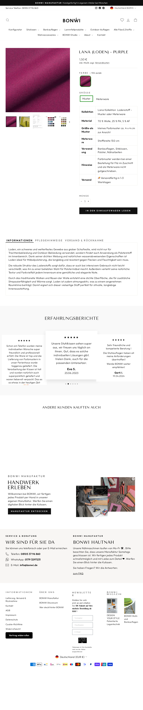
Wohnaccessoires (47, 34)
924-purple (85, 81)
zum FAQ (78, 573)
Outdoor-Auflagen (99, 29)
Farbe (90, 73)
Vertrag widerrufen (19, 635)
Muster (86, 98)
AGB (8, 610)
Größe (85, 92)
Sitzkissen (31, 29)
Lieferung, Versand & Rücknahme (16, 599)
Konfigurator (15, 29)
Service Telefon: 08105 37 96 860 (22, 8)
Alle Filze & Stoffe (123, 29)
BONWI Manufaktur (49, 598)
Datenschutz (12, 619)
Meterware (102, 99)
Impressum (11, 615)
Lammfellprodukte (74, 29)
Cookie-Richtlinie (14, 624)
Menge (84, 196)
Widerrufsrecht (13, 629)
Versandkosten (102, 62)
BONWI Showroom (48, 602)
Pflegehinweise (49, 240)
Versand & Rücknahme (84, 240)
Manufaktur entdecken (29, 511)
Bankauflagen (50, 29)
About (87, 34)
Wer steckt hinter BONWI (51, 607)
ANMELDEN (82, 640)
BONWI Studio (70, 34)
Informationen (19, 240)
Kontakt (101, 34)
